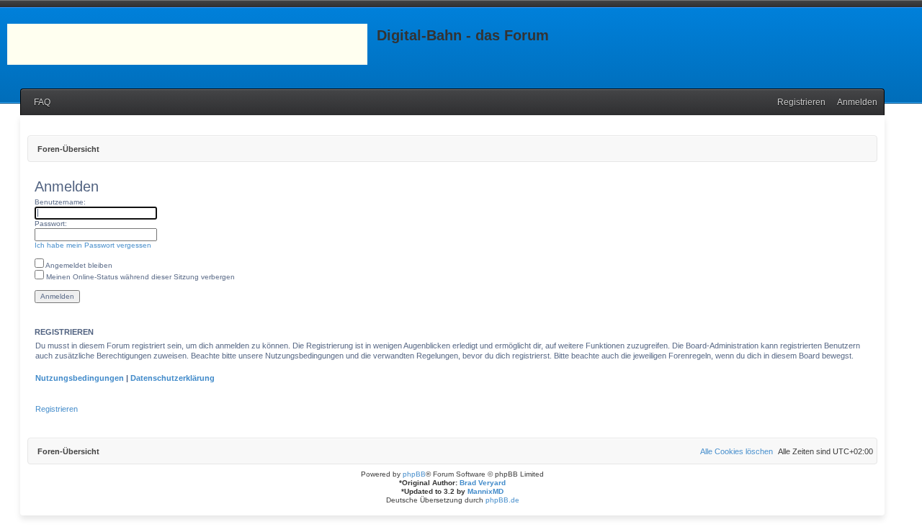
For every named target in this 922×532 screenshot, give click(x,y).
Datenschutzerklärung (172, 378)
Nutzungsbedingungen (79, 378)
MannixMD (485, 491)
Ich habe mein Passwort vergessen (93, 245)
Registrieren (56, 409)
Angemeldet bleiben (78, 265)
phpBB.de (502, 500)
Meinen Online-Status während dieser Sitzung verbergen (139, 277)
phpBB (414, 474)
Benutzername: (60, 202)
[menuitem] (38, 102)
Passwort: (51, 223)
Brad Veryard (483, 483)
